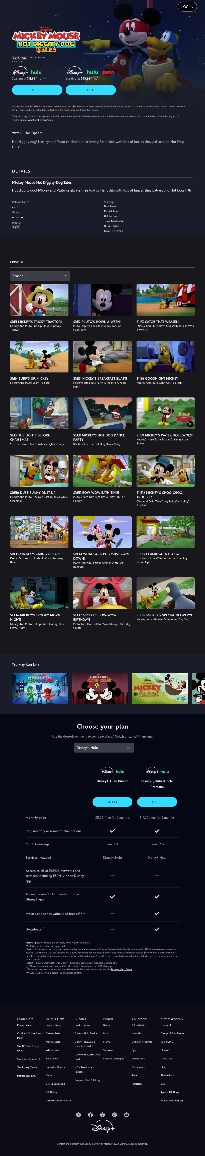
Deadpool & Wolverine (172, 1033)
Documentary (138, 1067)
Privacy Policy (24, 1025)
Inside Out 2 (167, 1041)
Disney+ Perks (53, 1033)
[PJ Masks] (40, 688)
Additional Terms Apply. (40, 120)
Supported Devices (55, 1067)
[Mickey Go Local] (160, 688)
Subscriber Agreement (28, 1059)
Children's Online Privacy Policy (29, 1035)
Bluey (163, 1067)
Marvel (107, 1041)
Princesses (137, 1083)
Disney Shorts (139, 1058)
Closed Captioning (55, 1083)
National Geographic (113, 1058)
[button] (59, 1019)
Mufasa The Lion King (172, 1100)
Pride (134, 1075)
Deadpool (166, 1025)
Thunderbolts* (168, 1075)
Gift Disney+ (52, 1092)
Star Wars (108, 1050)
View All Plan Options (27, 133)
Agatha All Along (170, 1092)
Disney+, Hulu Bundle (86, 1033)
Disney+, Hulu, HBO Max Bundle (87, 1056)
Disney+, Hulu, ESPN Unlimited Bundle (85, 1044)
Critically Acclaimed (142, 1041)
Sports (135, 1050)
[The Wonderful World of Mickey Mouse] (100, 688)
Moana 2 (165, 1050)
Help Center (52, 1058)
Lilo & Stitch (167, 1058)
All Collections (139, 1025)
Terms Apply (33, 942)
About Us (50, 1075)
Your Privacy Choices (27, 1067)
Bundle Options (82, 1025)
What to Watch (53, 1050)
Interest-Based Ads (26, 1075)
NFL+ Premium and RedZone (84, 1069)
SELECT (37, 90)
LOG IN (187, 7)
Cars (163, 1083)
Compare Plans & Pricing (87, 1080)
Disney (106, 1025)
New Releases (53, 1041)
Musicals (136, 1033)
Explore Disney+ (54, 1025)
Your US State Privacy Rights (28, 1048)
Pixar (106, 1033)
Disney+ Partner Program (58, 1100)
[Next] (198, 688)
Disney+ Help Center (121, 969)
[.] (78, 1114)
